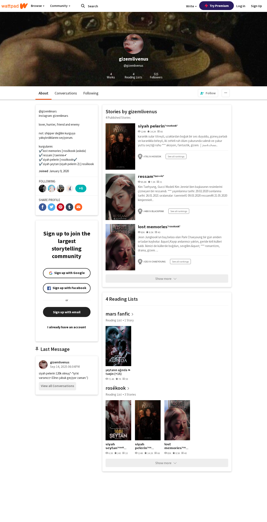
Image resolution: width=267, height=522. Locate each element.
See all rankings (176, 156)
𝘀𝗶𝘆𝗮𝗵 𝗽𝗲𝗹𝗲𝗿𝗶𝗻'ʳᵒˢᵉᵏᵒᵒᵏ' (158, 126)
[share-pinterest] (60, 207)
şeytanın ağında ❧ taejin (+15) (118, 372)
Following (90, 93)
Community (59, 6)
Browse (36, 6)
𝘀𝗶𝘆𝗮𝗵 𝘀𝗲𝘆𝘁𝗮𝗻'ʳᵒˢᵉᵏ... (116, 446)
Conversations (66, 93)
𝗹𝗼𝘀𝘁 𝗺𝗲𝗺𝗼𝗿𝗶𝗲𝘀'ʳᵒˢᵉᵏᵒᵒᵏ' (159, 226)
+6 (81, 188)
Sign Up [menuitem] (256, 6)
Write (190, 6)
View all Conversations (57, 386)
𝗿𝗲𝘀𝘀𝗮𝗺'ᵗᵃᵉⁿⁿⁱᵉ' (151, 176)
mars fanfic (118, 314)
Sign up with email (67, 312)
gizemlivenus (59, 362)
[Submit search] (83, 6)
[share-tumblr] (69, 207)
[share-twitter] (51, 207)
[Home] (14, 6)
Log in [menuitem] (240, 6)
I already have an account (66, 327)
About (43, 93)
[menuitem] (208, 93)
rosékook (116, 388)
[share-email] (78, 207)
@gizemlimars (48, 111)
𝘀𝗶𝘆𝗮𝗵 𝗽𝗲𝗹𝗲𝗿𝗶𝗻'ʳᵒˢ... (144, 446)
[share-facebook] (42, 207)
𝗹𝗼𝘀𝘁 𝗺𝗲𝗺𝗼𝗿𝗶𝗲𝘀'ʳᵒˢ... (176, 446)
